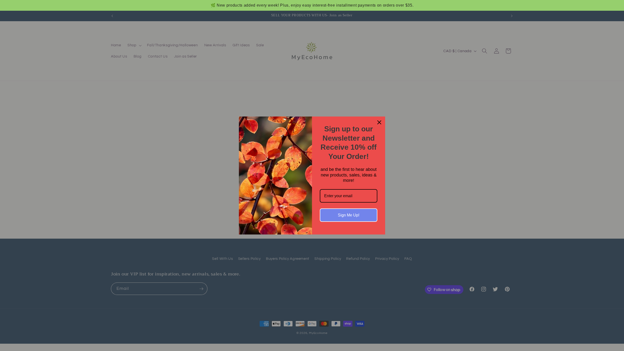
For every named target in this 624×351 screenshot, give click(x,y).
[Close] (379, 122)
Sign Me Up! (348, 215)
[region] (312, 5)
